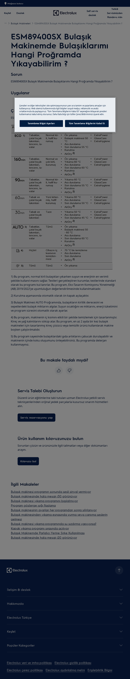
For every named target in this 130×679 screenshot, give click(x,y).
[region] (65, 114)
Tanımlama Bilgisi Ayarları (41, 123)
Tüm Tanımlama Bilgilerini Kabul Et (87, 123)
